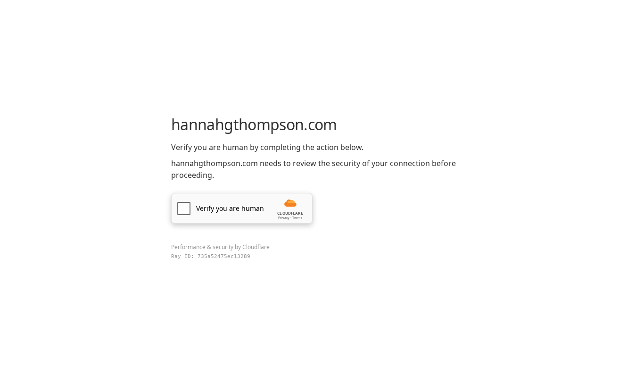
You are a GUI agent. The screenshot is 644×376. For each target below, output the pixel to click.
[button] (242, 208)
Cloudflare (256, 247)
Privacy (283, 218)
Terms (297, 218)
